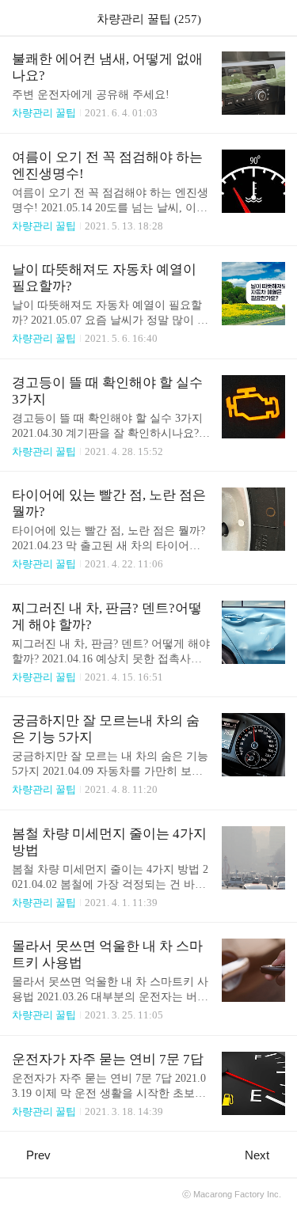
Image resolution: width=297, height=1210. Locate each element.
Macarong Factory (229, 1194)
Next (257, 1155)
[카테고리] (19, 18)
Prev (38, 1155)
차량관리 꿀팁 (44, 113)
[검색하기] (277, 18)
